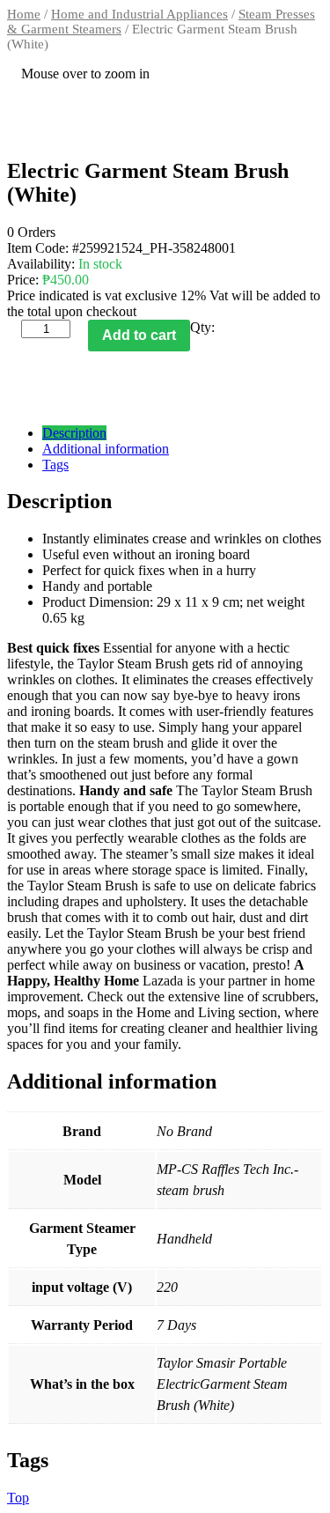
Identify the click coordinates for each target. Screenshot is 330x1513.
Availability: (42, 263)
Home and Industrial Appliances (139, 14)
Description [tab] (74, 432)
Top (18, 1497)
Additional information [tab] (105, 448)
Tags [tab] (55, 464)
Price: (23, 279)
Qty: (202, 327)
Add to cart (139, 335)
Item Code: (39, 247)
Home (23, 14)
